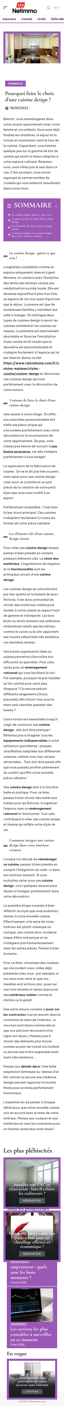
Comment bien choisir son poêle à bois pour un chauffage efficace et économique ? (32, 1240)
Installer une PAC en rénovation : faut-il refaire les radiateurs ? (32, 1189)
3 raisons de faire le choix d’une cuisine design (33, 220)
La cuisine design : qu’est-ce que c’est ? (32, 214)
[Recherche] (48, 7)
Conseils (15, 83)
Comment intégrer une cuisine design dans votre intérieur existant (32, 234)
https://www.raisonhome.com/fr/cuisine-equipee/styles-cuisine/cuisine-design (31, 368)
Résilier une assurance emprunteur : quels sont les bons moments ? (28, 1266)
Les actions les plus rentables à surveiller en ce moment (31, 1334)
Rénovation (32, 1200)
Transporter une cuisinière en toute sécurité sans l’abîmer (32, 1381)
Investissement (18, 1324)
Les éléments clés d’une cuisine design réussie (32, 227)
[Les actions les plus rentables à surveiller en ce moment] (32, 1305)
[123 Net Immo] (24, 7)
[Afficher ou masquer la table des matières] (54, 206)
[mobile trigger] (6, 7)
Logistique (32, 1392)
